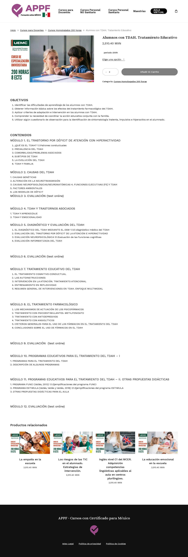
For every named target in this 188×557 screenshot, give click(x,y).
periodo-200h (111, 52)
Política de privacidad (90, 543)
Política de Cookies (116, 543)
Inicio (13, 30)
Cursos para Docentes (32, 30)
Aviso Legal (68, 543)
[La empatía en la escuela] (30, 443)
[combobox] (113, 59)
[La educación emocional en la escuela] (158, 443)
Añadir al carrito (149, 71)
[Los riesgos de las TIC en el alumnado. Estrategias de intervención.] (73, 443)
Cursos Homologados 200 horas (65, 30)
